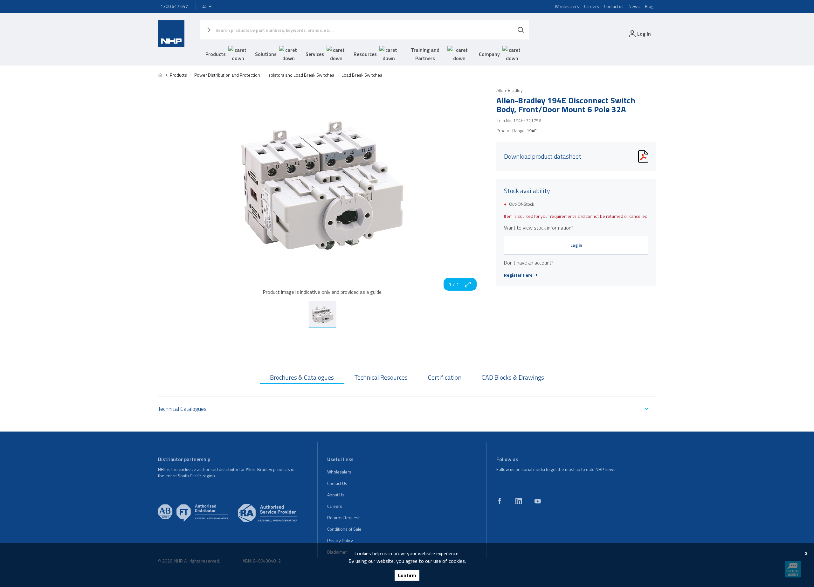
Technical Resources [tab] (381, 377)
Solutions (266, 54)
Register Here (518, 275)
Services (315, 54)
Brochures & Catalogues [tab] (302, 377)
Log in (576, 245)
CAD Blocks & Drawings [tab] (513, 377)
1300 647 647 (174, 6)
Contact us (614, 6)
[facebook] (499, 501)
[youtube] (538, 501)
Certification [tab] (444, 377)
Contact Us (337, 483)
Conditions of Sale (344, 529)
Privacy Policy (340, 540)
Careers (591, 6)
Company (489, 54)
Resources (365, 54)
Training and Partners (425, 54)
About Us (335, 494)
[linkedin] (518, 501)
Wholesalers (567, 6)
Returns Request (343, 517)
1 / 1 (454, 284)
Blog (649, 6)
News (634, 6)
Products (215, 54)
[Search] (521, 30)
